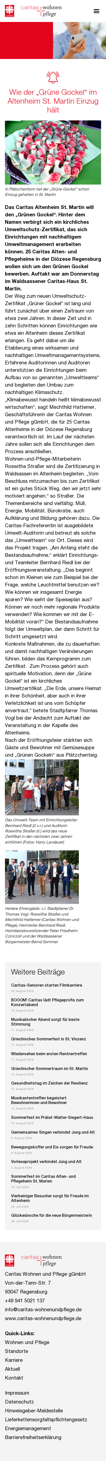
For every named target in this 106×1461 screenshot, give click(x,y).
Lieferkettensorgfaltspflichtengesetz (46, 1420)
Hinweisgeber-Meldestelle (34, 1411)
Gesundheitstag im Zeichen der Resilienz (49, 1084)
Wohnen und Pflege (27, 1343)
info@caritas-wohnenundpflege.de (43, 1310)
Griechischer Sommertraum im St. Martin (49, 1069)
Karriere (14, 1360)
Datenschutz (19, 1402)
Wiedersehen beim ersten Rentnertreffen (49, 1054)
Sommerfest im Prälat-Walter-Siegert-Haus (52, 1118)
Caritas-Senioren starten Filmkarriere (46, 986)
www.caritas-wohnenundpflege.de (43, 1319)
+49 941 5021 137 (25, 1301)
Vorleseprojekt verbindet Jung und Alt (46, 1162)
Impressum (17, 1393)
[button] (96, 11)
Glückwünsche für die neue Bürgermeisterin (51, 1216)
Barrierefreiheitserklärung (33, 1438)
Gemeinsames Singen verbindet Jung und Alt (53, 1133)
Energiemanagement (28, 1429)
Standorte (16, 1351)
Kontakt (14, 1378)
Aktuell (12, 1369)
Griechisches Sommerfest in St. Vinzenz (48, 1040)
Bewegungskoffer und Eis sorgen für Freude (52, 1148)
